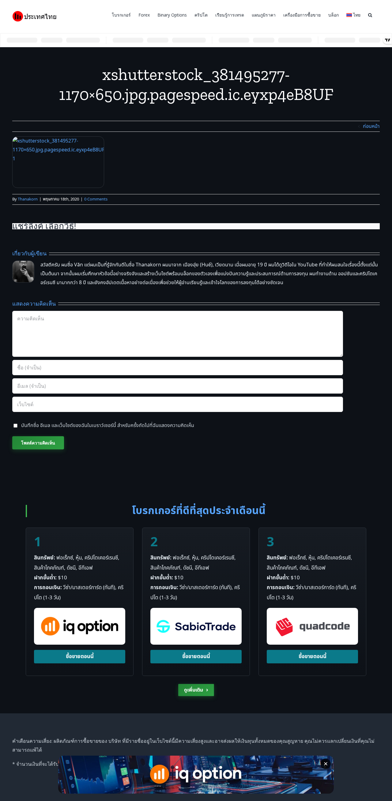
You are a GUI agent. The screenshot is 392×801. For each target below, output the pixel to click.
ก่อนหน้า (371, 126)
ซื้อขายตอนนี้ (80, 657)
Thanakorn (28, 199)
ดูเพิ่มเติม (196, 690)
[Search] (370, 14)
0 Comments (95, 199)
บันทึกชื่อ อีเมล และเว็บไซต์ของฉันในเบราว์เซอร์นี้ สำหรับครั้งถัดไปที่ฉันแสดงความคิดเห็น (107, 425)
